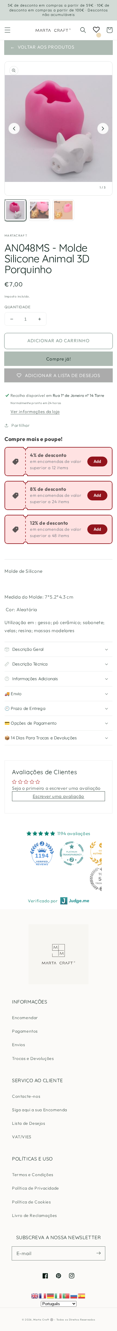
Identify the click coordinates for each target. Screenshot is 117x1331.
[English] (35, 1295)
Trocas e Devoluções (33, 1058)
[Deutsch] (51, 1295)
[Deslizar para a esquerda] (14, 128)
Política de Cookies (31, 1202)
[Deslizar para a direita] (103, 128)
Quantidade (17, 306)
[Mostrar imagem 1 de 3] (15, 210)
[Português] (66, 1295)
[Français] (43, 1295)
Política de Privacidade (35, 1188)
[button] (7, 30)
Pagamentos (25, 1031)
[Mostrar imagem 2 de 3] (39, 210)
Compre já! (58, 359)
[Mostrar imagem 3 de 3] (63, 210)
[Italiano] (58, 1295)
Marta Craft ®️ (43, 1319)
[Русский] (74, 1295)
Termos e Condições (32, 1174)
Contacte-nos (26, 1096)
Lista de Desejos (28, 1123)
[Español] (82, 1295)
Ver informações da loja (35, 411)
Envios (18, 1044)
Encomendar (25, 1017)
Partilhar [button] (20, 425)
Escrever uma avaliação (58, 796)
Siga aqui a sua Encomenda (39, 1109)
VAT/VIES (22, 1136)
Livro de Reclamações (34, 1215)
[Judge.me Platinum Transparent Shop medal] (72, 853)
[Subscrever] (98, 1253)
